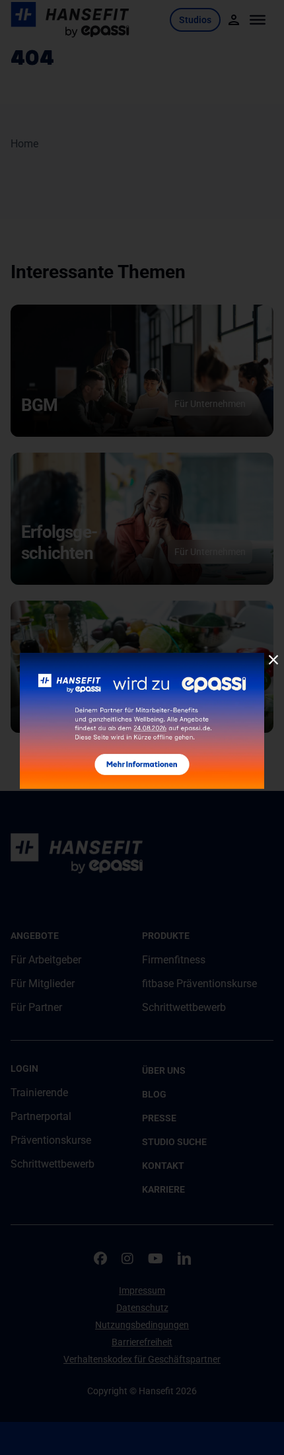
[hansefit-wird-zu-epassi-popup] (142, 658)
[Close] (273, 660)
